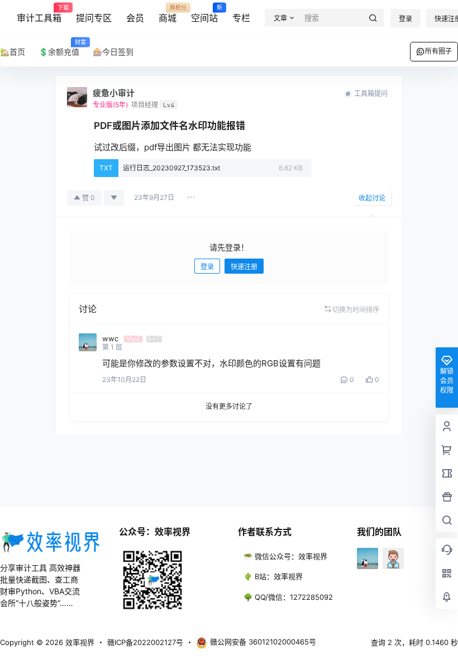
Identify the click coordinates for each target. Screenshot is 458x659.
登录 (405, 19)
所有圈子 (438, 51)
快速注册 (244, 266)
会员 (135, 17)
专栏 (241, 17)
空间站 (204, 14)
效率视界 (78, 642)
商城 (167, 14)
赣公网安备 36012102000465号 (263, 641)
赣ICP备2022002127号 (145, 642)
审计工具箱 (39, 14)
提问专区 (94, 17)
